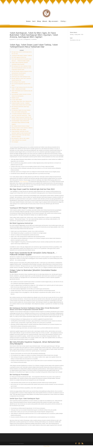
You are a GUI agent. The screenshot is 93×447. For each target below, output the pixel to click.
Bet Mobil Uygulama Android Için (19, 57)
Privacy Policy (46, 446)
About (44, 21)
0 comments (34, 39)
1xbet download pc (24, 181)
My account (53, 21)
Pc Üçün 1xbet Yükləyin (17, 99)
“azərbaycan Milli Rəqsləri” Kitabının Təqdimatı (22, 55)
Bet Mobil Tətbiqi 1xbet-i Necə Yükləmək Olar (22, 101)
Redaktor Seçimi (15, 97)
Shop (39, 21)
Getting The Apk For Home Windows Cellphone (22, 127)
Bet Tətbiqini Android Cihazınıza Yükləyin (20, 126)
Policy (63, 21)
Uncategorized (27, 39)
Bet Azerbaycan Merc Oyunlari (18, 82)
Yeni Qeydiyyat (15, 141)
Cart (34, 21)
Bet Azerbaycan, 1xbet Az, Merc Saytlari (20, 138)
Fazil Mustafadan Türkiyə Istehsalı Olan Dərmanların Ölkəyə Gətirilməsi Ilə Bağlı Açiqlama (20, 122)
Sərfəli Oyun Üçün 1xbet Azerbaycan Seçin (21, 76)
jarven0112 (13, 39)
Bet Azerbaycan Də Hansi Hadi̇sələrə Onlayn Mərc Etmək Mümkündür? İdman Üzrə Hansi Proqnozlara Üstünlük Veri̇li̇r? (21, 67)
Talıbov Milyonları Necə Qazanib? (19, 140)
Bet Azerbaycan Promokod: (18, 74)
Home (28, 21)
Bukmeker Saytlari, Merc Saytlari (19, 129)
